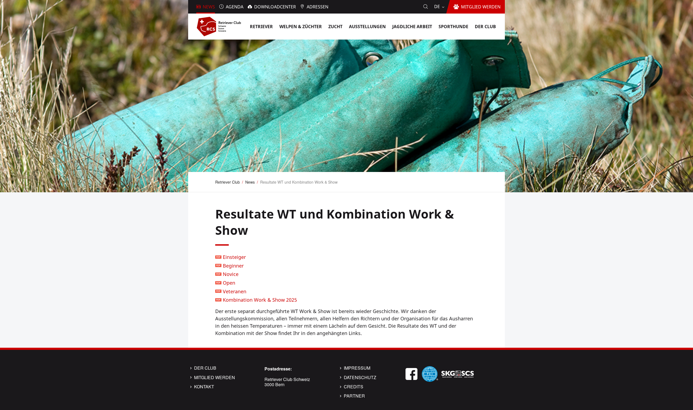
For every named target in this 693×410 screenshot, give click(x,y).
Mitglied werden (214, 377)
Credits (353, 387)
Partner (354, 396)
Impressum (357, 368)
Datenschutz (360, 377)
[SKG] (457, 373)
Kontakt (204, 387)
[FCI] (430, 373)
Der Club (205, 368)
